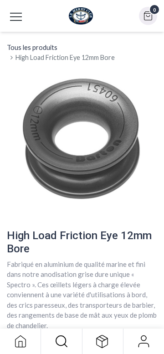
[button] (61, 341)
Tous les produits (32, 47)
